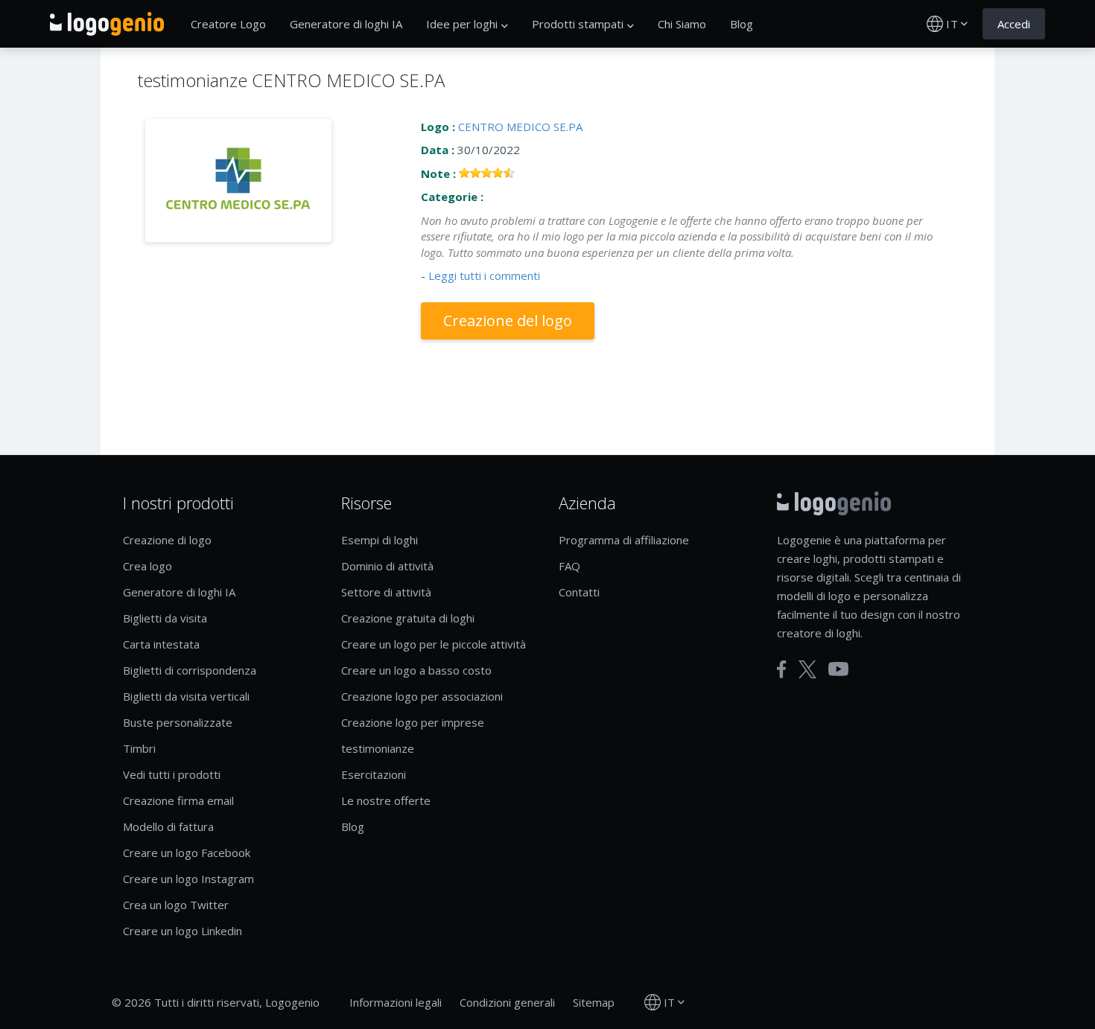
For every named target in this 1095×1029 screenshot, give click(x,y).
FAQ (569, 565)
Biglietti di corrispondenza (189, 670)
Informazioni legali (395, 1002)
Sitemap (594, 1002)
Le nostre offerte (386, 800)
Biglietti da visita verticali (186, 696)
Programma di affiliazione (624, 539)
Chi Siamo (682, 23)
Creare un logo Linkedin (182, 930)
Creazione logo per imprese (412, 722)
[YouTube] (838, 669)
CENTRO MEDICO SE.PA (520, 126)
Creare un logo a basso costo (416, 670)
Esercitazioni (373, 774)
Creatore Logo (228, 23)
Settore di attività (386, 591)
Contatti (579, 591)
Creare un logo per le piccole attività (433, 644)
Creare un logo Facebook (186, 852)
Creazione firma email (178, 800)
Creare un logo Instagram (188, 878)
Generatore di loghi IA (346, 23)
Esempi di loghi (379, 539)
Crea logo (147, 565)
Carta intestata (161, 644)
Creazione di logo (167, 539)
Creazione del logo (507, 320)
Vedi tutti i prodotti (171, 774)
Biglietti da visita (165, 618)
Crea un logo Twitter (176, 904)
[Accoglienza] (107, 24)
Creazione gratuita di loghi (408, 618)
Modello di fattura (168, 826)
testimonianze (377, 748)
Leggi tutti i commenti (484, 275)
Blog (741, 23)
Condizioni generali (507, 1002)
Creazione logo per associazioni (422, 696)
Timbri (139, 748)
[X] (807, 669)
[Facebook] (782, 669)
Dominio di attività (387, 565)
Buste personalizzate (177, 722)
